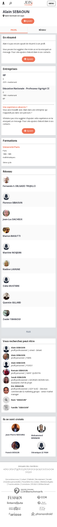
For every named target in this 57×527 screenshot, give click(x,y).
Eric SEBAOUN (17, 386)
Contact (23, 479)
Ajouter (29, 21)
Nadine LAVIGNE (11, 269)
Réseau (42, 30)
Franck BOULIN (12, 452)
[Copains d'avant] (14, 508)
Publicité (31, 479)
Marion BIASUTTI (12, 235)
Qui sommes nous (12, 479)
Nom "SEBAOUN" (19, 400)
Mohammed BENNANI (37, 436)
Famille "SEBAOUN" (20, 407)
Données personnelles (12, 482)
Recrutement (40, 479)
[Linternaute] (14, 503)
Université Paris (11, 147)
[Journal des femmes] (14, 497)
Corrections (25, 484)
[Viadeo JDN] (42, 508)
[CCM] (42, 497)
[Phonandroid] (42, 514)
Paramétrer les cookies (30, 482)
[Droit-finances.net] (42, 503)
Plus (28, 331)
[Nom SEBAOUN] (6, 399)
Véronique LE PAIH (39, 452)
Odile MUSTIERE (11, 285)
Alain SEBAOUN (18, 347)
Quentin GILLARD (12, 302)
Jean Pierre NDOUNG (15, 434)
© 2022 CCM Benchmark (40, 484)
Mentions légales (47, 482)
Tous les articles (14, 484)
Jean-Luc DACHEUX (12, 219)
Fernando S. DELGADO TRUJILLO (19, 186)
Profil (14, 30)
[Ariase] (14, 514)
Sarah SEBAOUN (18, 377)
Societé (49, 479)
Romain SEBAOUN (19, 370)
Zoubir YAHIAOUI (12, 319)
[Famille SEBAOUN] (6, 407)
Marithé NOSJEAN (12, 252)
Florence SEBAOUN (12, 202)
